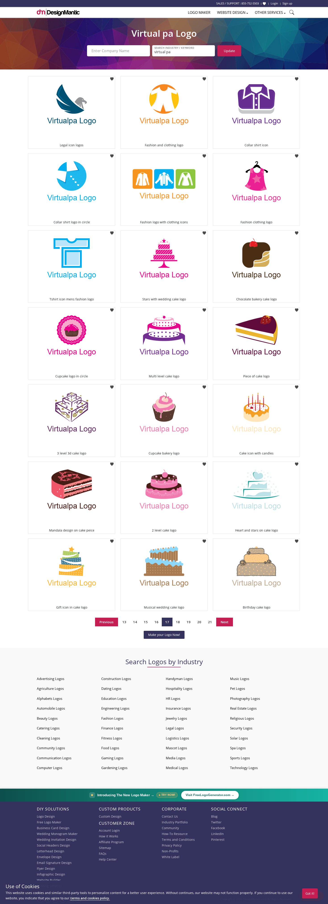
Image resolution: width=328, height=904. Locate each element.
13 (124, 622)
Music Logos (239, 678)
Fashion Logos (112, 718)
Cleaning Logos (48, 738)
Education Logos (114, 698)
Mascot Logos (176, 748)
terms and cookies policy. (90, 898)
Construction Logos (116, 678)
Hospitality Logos (179, 688)
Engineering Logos (115, 708)
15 (146, 622)
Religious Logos (242, 718)
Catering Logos (48, 728)
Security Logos (241, 728)
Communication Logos (54, 758)
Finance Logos (112, 728)
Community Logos (51, 748)
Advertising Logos (50, 678)
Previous (107, 622)
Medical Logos (177, 768)
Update (229, 51)
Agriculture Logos (50, 688)
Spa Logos (238, 748)
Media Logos (175, 758)
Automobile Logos (51, 708)
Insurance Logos (178, 708)
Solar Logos (239, 738)
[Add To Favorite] (112, 77)
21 (210, 622)
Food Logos (110, 748)
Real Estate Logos (243, 708)
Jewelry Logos (176, 718)
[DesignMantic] (58, 12)
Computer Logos (49, 768)
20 (199, 622)
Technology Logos (244, 768)
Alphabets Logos (49, 698)
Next (224, 622)
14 (135, 622)
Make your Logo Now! (164, 635)
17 (167, 622)
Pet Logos (237, 688)
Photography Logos (245, 698)
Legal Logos (175, 728)
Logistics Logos (177, 738)
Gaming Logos (112, 758)
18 (178, 622)
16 (156, 622)
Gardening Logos (114, 768)
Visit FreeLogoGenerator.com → (210, 795)
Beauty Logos (47, 718)
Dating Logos (111, 688)
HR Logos (173, 698)
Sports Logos (240, 758)
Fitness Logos (111, 738)
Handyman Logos (179, 678)
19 (189, 622)
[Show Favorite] (264, 3)
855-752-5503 (250, 3)
